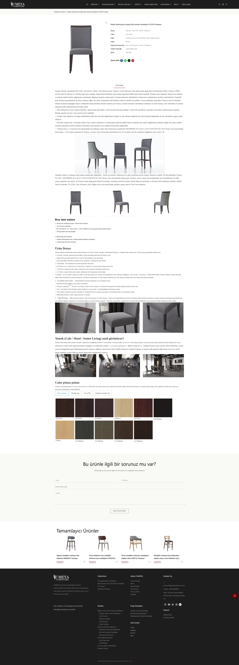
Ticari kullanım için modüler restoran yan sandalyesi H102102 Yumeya (102, 557)
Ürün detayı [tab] (119, 85)
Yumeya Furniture (59, 12)
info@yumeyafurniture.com (176, 585)
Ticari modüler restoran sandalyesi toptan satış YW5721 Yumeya (135, 556)
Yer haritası (137, 661)
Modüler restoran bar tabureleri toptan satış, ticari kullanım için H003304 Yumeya (166, 557)
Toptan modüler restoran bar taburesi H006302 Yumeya (67, 556)
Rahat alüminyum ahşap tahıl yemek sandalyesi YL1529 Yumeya (87, 12)
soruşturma (59, 561)
